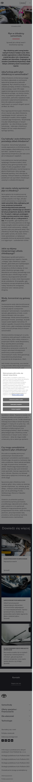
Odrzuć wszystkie (16, 409)
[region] (16, 391)
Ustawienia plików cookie (16, 399)
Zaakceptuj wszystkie (16, 404)
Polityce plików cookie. (17, 394)
